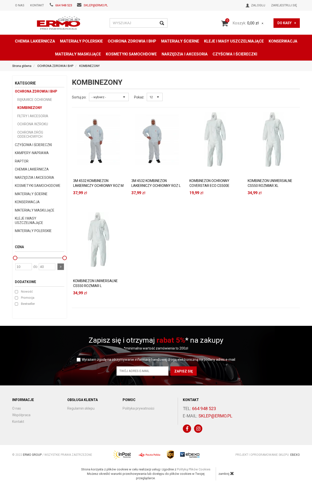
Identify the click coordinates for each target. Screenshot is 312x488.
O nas (19, 5)
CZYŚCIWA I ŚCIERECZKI (235, 54)
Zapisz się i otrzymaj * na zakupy (156, 340)
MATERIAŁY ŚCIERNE (180, 41)
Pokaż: (139, 97)
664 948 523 (63, 5)
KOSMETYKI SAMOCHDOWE (131, 54)
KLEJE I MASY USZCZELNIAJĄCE (234, 41)
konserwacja (283, 41)
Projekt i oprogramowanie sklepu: (267, 454)
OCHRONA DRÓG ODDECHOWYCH (30, 134)
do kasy (284, 23)
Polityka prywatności (138, 408)
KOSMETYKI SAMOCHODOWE (37, 186)
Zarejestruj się (284, 5)
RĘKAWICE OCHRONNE (34, 100)
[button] (60, 266)
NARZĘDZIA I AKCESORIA (185, 54)
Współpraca (21, 415)
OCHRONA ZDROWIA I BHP (132, 41)
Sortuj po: (79, 97)
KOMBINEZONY (29, 108)
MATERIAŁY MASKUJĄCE (78, 54)
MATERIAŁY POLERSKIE (81, 41)
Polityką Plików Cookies (193, 469)
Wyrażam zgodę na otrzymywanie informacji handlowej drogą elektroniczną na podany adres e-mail (158, 359)
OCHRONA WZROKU (32, 124)
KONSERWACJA (27, 202)
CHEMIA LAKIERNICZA (35, 41)
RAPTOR (22, 161)
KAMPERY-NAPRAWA (32, 153)
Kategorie (25, 83)
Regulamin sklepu (81, 408)
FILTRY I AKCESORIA (32, 116)
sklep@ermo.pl (96, 5)
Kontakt (37, 5)
